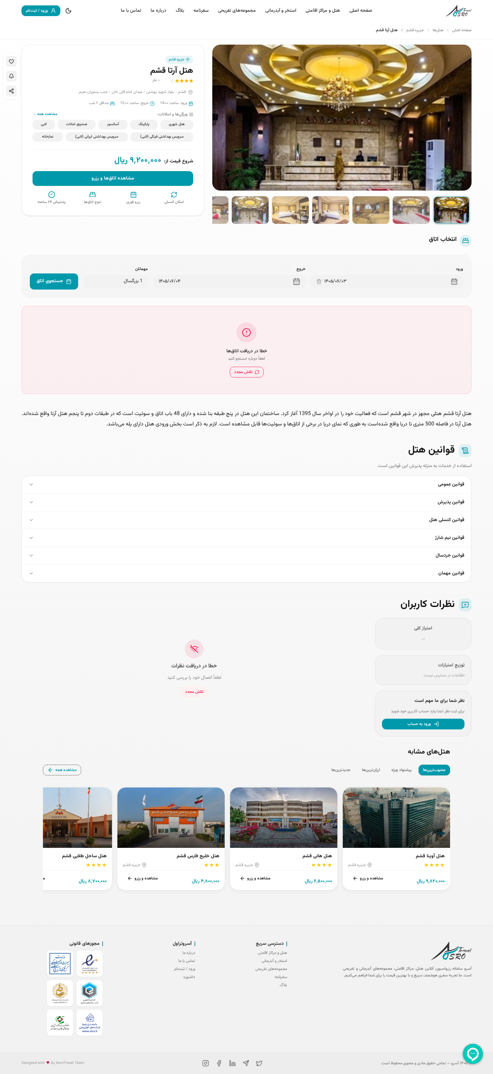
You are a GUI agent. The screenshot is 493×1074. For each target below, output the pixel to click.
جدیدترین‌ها (340, 770)
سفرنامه (201, 10)
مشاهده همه (66, 770)
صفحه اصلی (360, 10)
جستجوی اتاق (50, 281)
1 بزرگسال (133, 281)
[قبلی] (450, 837)
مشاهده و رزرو (371, 878)
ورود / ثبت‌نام (37, 11)
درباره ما (158, 10)
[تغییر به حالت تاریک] (68, 10)
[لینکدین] (232, 1063)
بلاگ (180, 10)
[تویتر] (259, 1063)
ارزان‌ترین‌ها (371, 770)
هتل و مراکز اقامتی (323, 10)
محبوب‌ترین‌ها (434, 770)
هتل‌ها (438, 30)
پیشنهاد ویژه (401, 770)
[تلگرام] (245, 1063)
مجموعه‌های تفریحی (237, 10)
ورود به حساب (419, 724)
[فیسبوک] (219, 1063)
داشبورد (189, 977)
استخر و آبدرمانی (280, 10)
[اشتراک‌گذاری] (11, 91)
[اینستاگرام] (205, 1063)
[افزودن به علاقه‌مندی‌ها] (11, 61)
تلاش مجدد (243, 372)
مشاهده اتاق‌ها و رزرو (113, 178)
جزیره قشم (415, 30)
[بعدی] (43, 837)
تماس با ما (131, 10)
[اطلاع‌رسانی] (11, 76)
